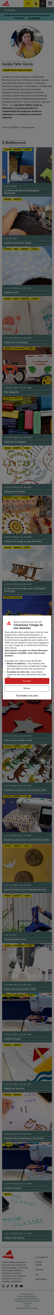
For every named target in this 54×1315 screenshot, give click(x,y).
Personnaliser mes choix (27, 695)
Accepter (27, 681)
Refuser (27, 688)
